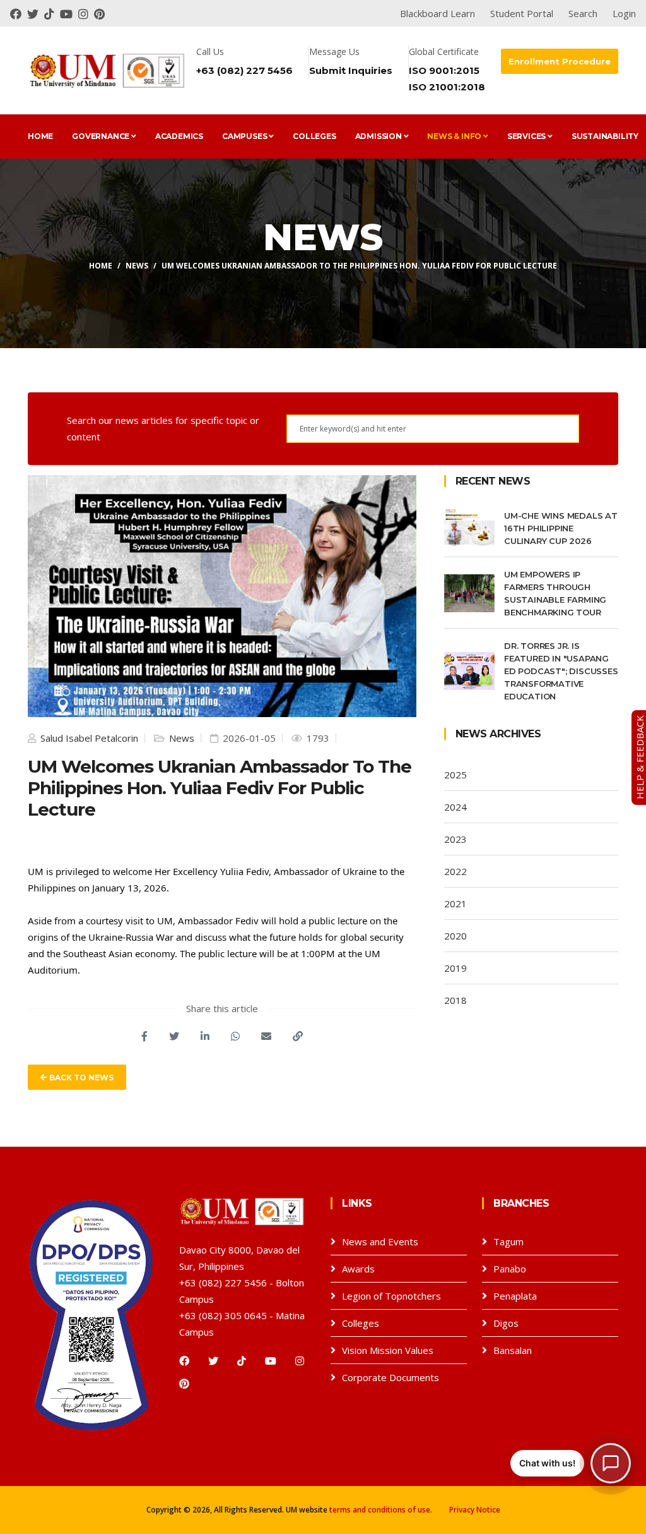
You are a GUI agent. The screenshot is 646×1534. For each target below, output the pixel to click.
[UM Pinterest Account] (101, 13)
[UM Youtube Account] (69, 13)
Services (527, 136)
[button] (570, 1463)
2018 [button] (455, 1000)
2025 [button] (455, 774)
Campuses (245, 136)
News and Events (380, 1241)
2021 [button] (455, 903)
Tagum (508, 1241)
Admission (379, 136)
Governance (101, 136)
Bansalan (512, 1350)
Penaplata (515, 1295)
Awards (358, 1268)
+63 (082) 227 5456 (244, 70)
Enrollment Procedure (559, 61)
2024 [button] (455, 806)
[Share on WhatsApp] (235, 1036)
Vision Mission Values (387, 1350)
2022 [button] (455, 871)
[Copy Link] (298, 1036)
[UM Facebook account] (18, 13)
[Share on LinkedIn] (205, 1036)
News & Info (455, 136)
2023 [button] (455, 839)
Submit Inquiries (350, 70)
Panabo (509, 1268)
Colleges (314, 136)
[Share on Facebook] (144, 1036)
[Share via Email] (266, 1036)
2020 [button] (455, 935)
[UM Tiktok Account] (52, 13)
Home (40, 136)
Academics (179, 136)
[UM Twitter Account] (35, 13)
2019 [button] (455, 968)
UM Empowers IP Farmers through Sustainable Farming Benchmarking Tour (555, 593)
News (137, 265)
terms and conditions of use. (380, 1509)
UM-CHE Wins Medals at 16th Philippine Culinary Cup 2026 (561, 528)
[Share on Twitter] (174, 1036)
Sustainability (605, 136)
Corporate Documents (390, 1377)
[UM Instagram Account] (86, 13)
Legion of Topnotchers (391, 1295)
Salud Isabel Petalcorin (88, 738)
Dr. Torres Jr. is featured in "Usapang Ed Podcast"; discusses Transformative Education (561, 671)
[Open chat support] (610, 1463)
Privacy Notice (474, 1509)
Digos (506, 1323)
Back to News (80, 1077)
